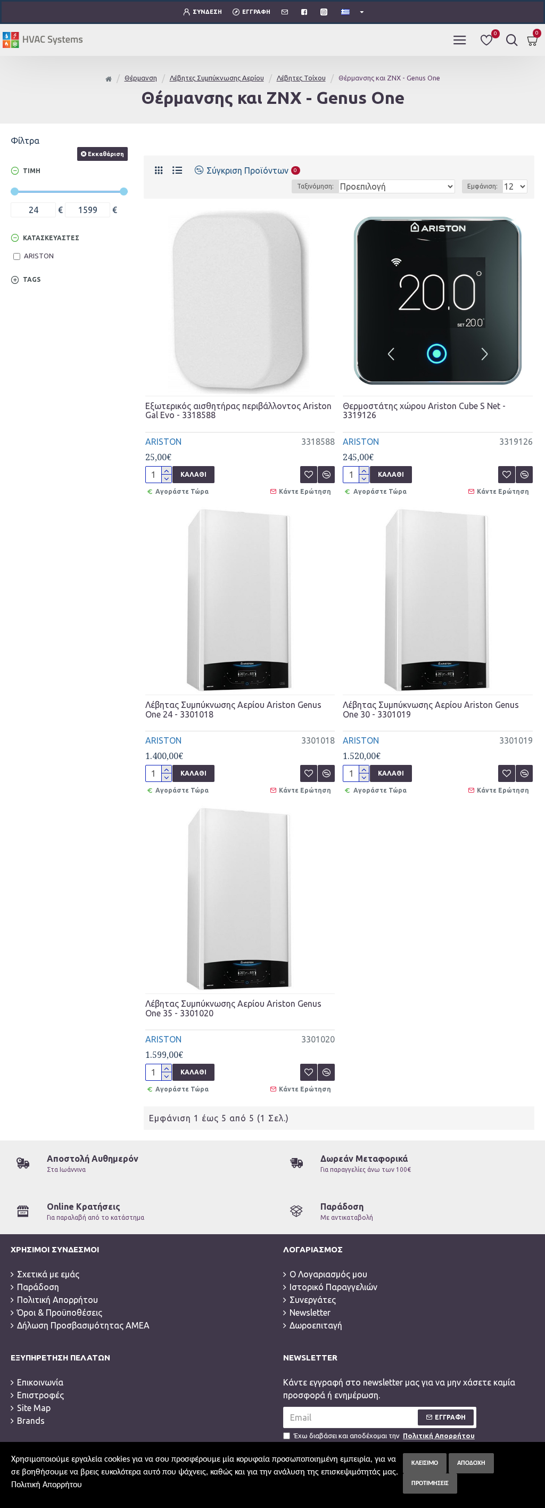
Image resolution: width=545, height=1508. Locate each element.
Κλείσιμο (424, 1463)
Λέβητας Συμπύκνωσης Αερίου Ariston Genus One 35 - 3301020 (233, 1008)
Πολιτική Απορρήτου (46, 1485)
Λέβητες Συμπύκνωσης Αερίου (217, 77)
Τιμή (31, 170)
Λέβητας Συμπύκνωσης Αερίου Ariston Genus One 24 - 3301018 (233, 709)
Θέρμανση (141, 77)
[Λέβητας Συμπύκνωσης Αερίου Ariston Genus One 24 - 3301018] (240, 599)
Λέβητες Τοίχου (301, 77)
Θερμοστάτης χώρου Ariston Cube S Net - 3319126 (424, 411)
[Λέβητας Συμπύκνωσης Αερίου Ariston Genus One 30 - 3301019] (438, 599)
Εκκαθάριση (106, 154)
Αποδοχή (471, 1463)
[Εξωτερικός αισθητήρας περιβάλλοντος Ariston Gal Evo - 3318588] (240, 301)
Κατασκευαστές (51, 237)
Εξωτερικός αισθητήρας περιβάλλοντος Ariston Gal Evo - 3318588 (238, 411)
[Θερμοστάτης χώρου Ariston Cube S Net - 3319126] (438, 301)
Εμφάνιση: (482, 186)
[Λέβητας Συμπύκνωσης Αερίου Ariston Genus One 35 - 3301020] (240, 898)
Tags (31, 279)
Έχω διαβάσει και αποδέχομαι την (384, 1435)
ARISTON (163, 441)
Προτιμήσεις (430, 1483)
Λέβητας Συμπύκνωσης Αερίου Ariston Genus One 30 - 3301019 (431, 709)
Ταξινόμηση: (315, 186)
